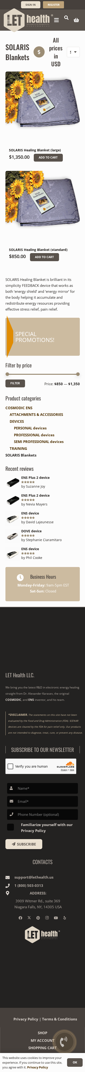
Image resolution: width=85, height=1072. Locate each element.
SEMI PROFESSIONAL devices (39, 441)
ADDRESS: (38, 893)
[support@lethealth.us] (9, 877)
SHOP (42, 1032)
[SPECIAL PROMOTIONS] (42, 337)
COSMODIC (13, 700)
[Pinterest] (38, 918)
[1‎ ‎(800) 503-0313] (9, 886)
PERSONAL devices (30, 428)
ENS (31, 700)
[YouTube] (55, 918)
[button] (56, 20)
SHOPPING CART (42, 1047)
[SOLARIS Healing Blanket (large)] (42, 109)
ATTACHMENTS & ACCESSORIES (36, 414)
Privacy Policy (25, 1019)
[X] (29, 918)
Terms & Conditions (59, 1019)
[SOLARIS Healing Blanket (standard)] (42, 208)
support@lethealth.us (33, 877)
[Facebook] (20, 918)
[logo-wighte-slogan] (28, 20)
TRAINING (18, 448)
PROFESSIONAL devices (34, 435)
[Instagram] (46, 918)
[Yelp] (64, 918)
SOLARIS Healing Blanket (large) (35, 150)
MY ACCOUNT (43, 1040)
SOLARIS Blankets (20, 455)
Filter (15, 383)
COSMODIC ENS (18, 407)
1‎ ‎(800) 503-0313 (28, 885)
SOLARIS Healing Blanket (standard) (38, 250)
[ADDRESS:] (9, 893)
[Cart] (76, 20)
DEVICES (17, 421)
